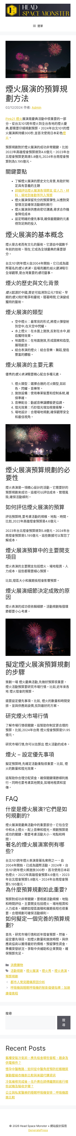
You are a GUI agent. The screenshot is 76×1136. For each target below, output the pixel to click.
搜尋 (9, 1013)
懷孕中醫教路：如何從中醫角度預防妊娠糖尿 (37, 1069)
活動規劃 (17, 971)
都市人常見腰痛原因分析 (28, 982)
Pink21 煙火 (14, 119)
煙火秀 (46, 971)
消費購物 (17, 965)
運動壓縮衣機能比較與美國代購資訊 (31, 1075)
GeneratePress (38, 1130)
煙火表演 (60, 971)
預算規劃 (12, 976)
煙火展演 (32, 971)
